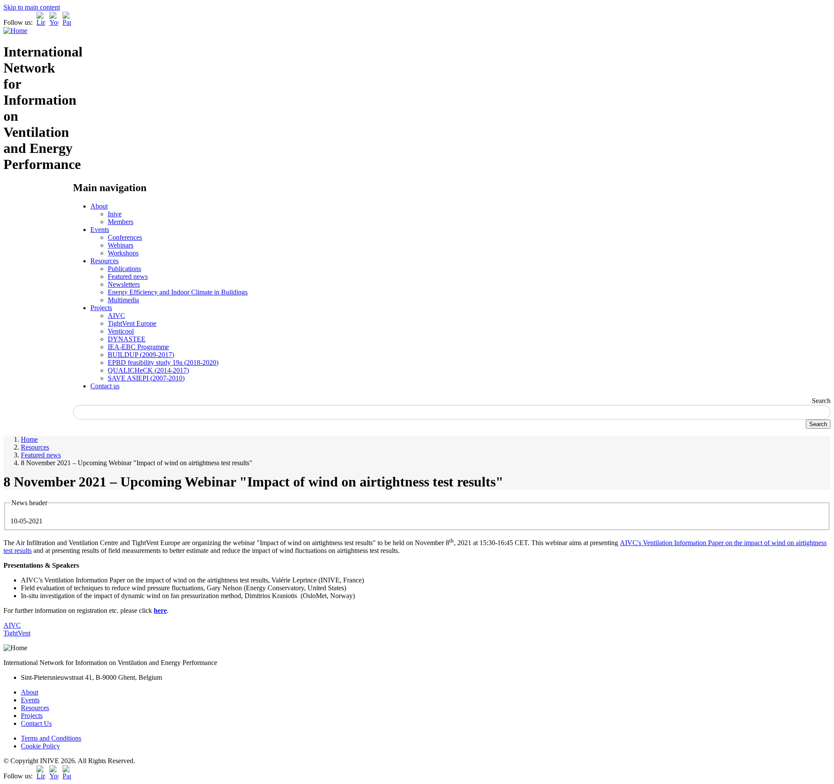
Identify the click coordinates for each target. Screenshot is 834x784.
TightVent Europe (132, 323)
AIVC (116, 315)
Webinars (120, 245)
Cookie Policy (40, 746)
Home (29, 439)
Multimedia (123, 300)
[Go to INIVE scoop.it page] (69, 22)
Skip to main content (31, 7)
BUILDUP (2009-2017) (141, 354)
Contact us (104, 386)
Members (120, 221)
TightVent (16, 633)
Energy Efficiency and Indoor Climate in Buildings (178, 292)
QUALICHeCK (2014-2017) (148, 370)
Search (821, 400)
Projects (101, 307)
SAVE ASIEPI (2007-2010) (146, 378)
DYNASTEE (127, 339)
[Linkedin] (40, 22)
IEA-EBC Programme (138, 347)
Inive (115, 214)
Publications (124, 268)
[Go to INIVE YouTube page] (53, 22)
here (160, 610)
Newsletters (124, 284)
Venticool (121, 331)
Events (99, 229)
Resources (104, 261)
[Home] (15, 30)
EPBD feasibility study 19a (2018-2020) (163, 362)
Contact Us (36, 723)
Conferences (125, 237)
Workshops (123, 253)
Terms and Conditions (51, 738)
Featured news (128, 276)
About (99, 206)
